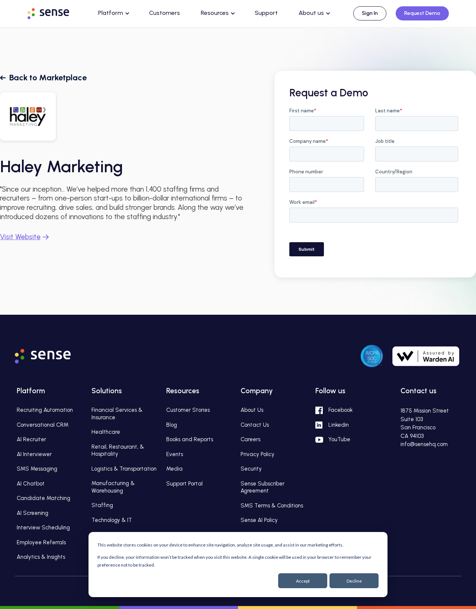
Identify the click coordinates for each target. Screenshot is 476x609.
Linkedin (338, 425)
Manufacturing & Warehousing (113, 487)
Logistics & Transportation (124, 468)
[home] (55, 12)
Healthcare (105, 432)
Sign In (370, 13)
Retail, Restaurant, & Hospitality (117, 450)
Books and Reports (189, 439)
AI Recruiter (31, 439)
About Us (252, 410)
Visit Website (20, 237)
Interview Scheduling (43, 527)
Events (174, 454)
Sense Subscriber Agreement (262, 487)
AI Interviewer (34, 454)
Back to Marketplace (48, 78)
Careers (250, 439)
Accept (303, 581)
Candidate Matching (43, 498)
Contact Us (255, 425)
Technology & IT (111, 520)
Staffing (102, 505)
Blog (171, 425)
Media (174, 468)
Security (251, 468)
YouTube (339, 439)
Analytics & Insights (41, 557)
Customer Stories (188, 410)
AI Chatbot (31, 483)
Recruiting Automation (45, 410)
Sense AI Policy (259, 520)
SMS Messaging (37, 468)
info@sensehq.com (424, 444)
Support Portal (184, 483)
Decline (354, 581)
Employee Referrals (41, 542)
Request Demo (422, 13)
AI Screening (32, 513)
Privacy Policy (257, 454)
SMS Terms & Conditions (272, 505)
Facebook (340, 410)
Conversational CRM (42, 425)
